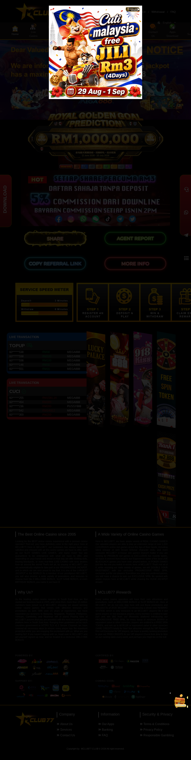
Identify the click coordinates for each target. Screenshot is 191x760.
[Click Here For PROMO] (180, 700)
